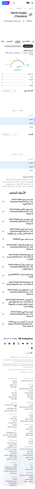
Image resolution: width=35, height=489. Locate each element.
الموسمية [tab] (10, 41)
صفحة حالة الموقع (12, 459)
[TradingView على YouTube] (23, 343)
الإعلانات (14, 479)
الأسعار (15, 382)
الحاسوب (30, 443)
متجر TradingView (11, 432)
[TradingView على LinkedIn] (14, 343)
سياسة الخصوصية (12, 447)
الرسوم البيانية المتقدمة (10, 471)
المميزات (14, 380)
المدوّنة (15, 420)
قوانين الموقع (29, 457)
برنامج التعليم (13, 485)
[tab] (28, 46)
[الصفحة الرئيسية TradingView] (28, 3)
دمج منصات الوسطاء (11, 481)
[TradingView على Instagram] (18, 343)
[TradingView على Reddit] (32, 348)
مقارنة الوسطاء (12, 397)
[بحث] (14, 3)
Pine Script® (29, 435)
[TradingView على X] (32, 343)
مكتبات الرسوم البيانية (11, 467)
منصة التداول (13, 473)
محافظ (31, 427)
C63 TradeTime (12, 437)
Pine (32, 399)
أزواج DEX (30, 397)
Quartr (9, 369)
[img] (5, 21)
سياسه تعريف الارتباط (11, 449)
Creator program (28, 455)
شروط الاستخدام (12, 442)
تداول (31, 465)
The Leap (14, 399)
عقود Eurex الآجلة (12, 408)
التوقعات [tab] (17, 41)
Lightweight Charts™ (10, 469)
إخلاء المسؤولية (12, 445)
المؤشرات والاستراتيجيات (26, 475)
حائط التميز (30, 451)
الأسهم (31, 386)
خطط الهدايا (13, 387)
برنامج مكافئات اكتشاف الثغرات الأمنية (10, 456)
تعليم (31, 467)
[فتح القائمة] (32, 3)
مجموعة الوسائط (12, 427)
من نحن (14, 416)
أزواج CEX (30, 395)
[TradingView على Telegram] (9, 343)
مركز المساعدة (12, 422)
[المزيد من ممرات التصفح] (25, 8)
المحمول (30, 441)
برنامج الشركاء (13, 483)
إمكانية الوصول (13, 451)
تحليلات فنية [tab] (26, 41)
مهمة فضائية (13, 418)
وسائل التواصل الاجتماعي (26, 449)
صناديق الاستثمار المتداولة (26, 388)
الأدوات (15, 465)
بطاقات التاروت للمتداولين (10, 435)
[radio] (15, 90)
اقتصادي (31, 415)
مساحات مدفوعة (28, 481)
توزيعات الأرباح (29, 419)
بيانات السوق (13, 385)
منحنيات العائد (29, 429)
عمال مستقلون (29, 479)
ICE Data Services (14, 357)
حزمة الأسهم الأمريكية (10, 410)
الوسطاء (14, 395)
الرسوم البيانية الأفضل (27, 380)
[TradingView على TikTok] (5, 343)
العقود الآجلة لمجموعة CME (11, 405)
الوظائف (14, 425)
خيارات (31, 431)
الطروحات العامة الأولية (26, 421)
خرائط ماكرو (29, 433)
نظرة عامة (14, 392)
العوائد (31, 417)
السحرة (31, 477)
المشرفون (30, 459)
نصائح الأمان (13, 453)
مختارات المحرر (28, 469)
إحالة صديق (30, 453)
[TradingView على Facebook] (27, 343)
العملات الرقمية (29, 392)
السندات (31, 390)
